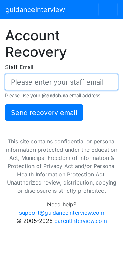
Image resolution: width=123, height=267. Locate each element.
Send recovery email (44, 113)
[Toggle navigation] (108, 9)
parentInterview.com (80, 220)
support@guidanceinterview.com (61, 212)
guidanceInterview (35, 9)
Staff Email (19, 67)
